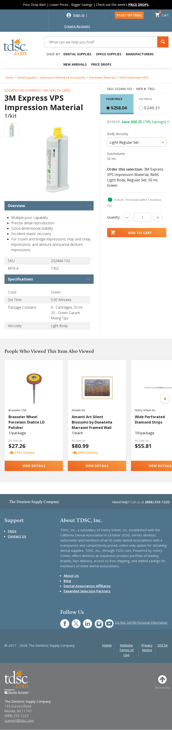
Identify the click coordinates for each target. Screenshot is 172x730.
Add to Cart (140, 232)
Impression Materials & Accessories (62, 77)
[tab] (116, 104)
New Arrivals (75, 64)
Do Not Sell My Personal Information (141, 622)
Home (9, 77)
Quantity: (113, 217)
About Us (71, 575)
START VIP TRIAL (129, 15)
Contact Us (17, 536)
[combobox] (136, 142)
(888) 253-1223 (157, 502)
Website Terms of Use (126, 650)
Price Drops (101, 64)
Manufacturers (140, 54)
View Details (33, 466)
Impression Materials (102, 77)
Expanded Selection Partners (87, 591)
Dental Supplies (77, 54)
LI (84, 621)
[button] (162, 41)
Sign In (79, 15)
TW (74, 621)
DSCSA (162, 645)
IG (96, 621)
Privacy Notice (147, 647)
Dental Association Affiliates (87, 586)
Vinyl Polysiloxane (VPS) (133, 77)
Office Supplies (108, 54)
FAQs (12, 531)
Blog (67, 580)
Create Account (77, 26)
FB (62, 621)
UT (107, 621)
